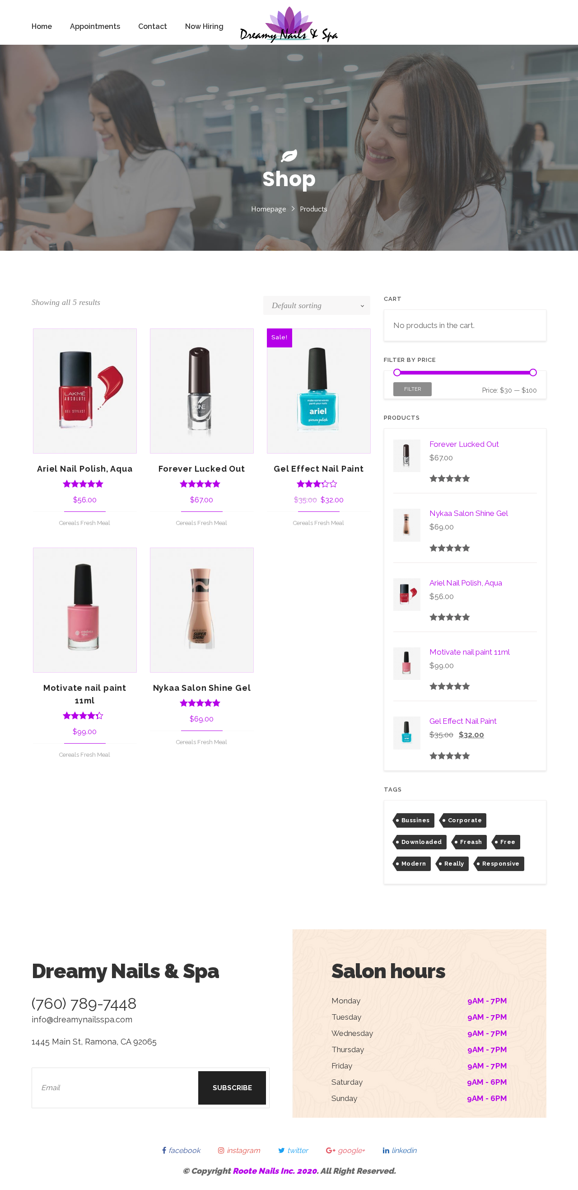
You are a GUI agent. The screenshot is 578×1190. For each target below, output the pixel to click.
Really (454, 863)
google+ (351, 1150)
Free (508, 842)
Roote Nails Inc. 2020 (275, 1171)
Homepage (268, 209)
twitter (297, 1150)
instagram (243, 1150)
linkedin (404, 1150)
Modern (413, 863)
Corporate (465, 820)
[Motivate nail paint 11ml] (85, 610)
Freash (471, 842)
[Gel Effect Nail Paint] (319, 391)
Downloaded (421, 842)
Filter (412, 389)
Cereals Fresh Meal (84, 523)
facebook (184, 1150)
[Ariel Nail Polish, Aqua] (85, 391)
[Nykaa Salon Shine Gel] (202, 610)
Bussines (415, 820)
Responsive (501, 863)
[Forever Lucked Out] (202, 391)
